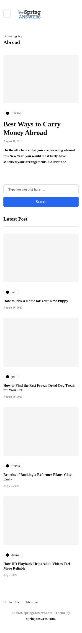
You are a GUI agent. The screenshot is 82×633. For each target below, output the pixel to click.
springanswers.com (40, 618)
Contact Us (11, 602)
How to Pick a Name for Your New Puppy (35, 301)
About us (32, 602)
